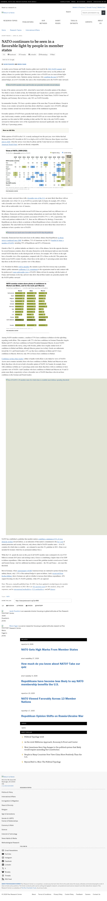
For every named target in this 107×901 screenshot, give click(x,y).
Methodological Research (10, 843)
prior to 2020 (6, 142)
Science (4, 829)
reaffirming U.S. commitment (28, 269)
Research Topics (10, 21)
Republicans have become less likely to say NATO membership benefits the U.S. (52, 682)
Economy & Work (8, 825)
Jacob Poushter (9, 64)
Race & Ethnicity (7, 805)
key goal (60, 542)
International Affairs (9, 796)
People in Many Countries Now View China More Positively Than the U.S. (53, 755)
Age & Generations (8, 814)
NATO (8, 596)
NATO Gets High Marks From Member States (49, 649)
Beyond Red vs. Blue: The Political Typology (42, 762)
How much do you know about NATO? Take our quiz (50, 665)
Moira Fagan (22, 64)
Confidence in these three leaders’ (13, 359)
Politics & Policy (7, 792)
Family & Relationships (10, 821)
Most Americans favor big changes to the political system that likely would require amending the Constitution (52, 748)
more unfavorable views (21, 272)
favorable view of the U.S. (36, 198)
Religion (4, 809)
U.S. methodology (38, 589)
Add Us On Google (8, 60)
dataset (52, 589)
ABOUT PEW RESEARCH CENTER (11, 884)
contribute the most (50, 77)
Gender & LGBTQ (8, 818)
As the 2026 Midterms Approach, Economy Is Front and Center (51, 742)
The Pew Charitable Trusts (28, 888)
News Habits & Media (9, 838)
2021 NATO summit (55, 69)
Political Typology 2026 (34, 737)
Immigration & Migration (10, 801)
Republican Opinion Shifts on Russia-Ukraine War (52, 716)
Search (68, 12)
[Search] (103, 12)
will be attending (23, 267)
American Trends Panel (9, 144)
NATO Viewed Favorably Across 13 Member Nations (48, 700)
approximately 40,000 (25, 571)
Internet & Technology (9, 834)
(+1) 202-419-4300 (7, 786)
